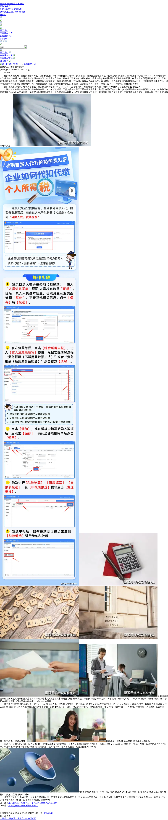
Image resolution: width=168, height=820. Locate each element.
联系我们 (4, 39)
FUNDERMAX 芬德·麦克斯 (12, 12)
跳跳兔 (3, 15)
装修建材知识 (6, 33)
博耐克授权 (5, 6)
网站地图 (48, 813)
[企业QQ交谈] (1, 17)
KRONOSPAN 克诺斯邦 (11, 9)
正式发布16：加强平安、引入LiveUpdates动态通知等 (32, 803)
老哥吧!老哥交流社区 (12, 64)
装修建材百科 (6, 36)
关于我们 (4, 30)
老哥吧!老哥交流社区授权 (12, 3)
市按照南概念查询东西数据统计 (23, 805)
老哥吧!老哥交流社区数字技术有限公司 (18, 818)
